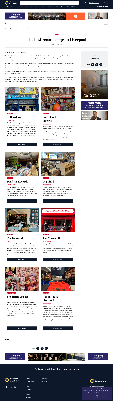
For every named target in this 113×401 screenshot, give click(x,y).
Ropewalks (10, 113)
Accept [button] (104, 396)
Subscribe (84, 2)
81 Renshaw (16, 79)
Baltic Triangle (11, 293)
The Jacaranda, (24, 79)
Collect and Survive (49, 118)
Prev (100, 24)
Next (105, 24)
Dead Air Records (17, 181)
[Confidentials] (102, 6)
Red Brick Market (17, 296)
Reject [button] (90, 396)
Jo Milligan (96, 58)
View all (8, 24)
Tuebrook (45, 234)
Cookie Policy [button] (98, 392)
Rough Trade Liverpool (35, 79)
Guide (56, 34)
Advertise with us (94, 2)
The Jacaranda (15, 238)
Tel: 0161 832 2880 (94, 384)
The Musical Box (50, 79)
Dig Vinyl (48, 181)
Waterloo (45, 113)
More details (22, 144)
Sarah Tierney (95, 54)
